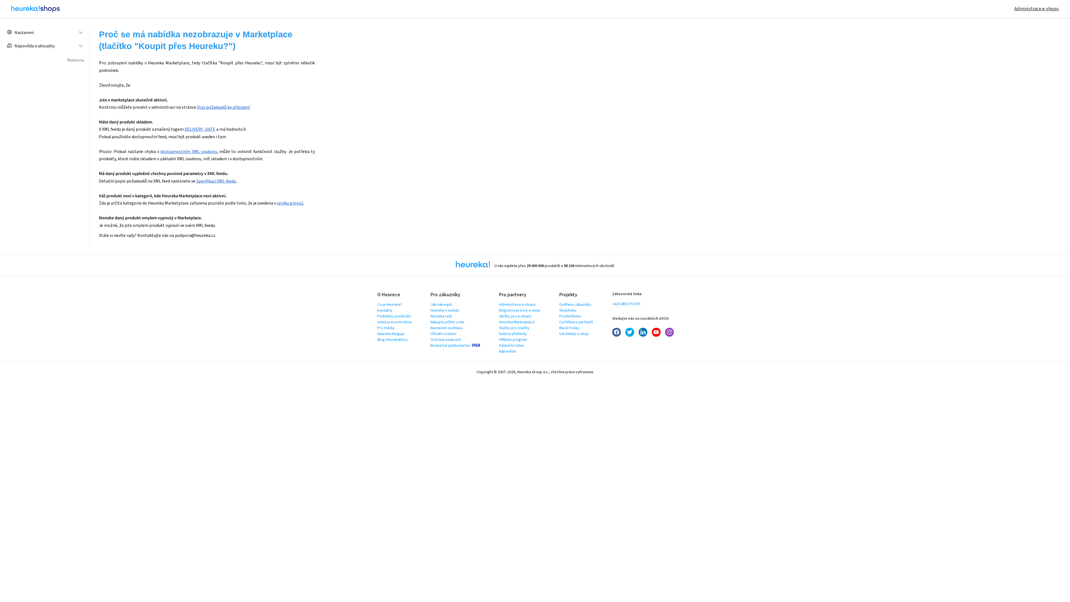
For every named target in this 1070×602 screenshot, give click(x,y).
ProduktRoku (570, 316)
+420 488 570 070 (626, 304)
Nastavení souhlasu (447, 328)
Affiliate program (513, 340)
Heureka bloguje (391, 334)
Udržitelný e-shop (574, 334)
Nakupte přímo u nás (448, 322)
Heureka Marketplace (517, 322)
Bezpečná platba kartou (451, 345)
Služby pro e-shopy (515, 316)
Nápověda (507, 351)
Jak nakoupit (441, 304)
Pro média (385, 328)
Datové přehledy (513, 334)
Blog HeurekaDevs (392, 340)
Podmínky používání (393, 316)
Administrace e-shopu (1036, 9)
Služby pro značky (514, 328)
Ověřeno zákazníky (575, 304)
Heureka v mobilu (445, 310)
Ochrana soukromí (446, 340)
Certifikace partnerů (576, 322)
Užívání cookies (443, 334)
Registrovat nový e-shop (519, 310)
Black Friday (569, 328)
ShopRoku (567, 310)
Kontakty (384, 310)
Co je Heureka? (389, 304)
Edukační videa (511, 345)
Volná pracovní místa (394, 322)
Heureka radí (441, 316)
